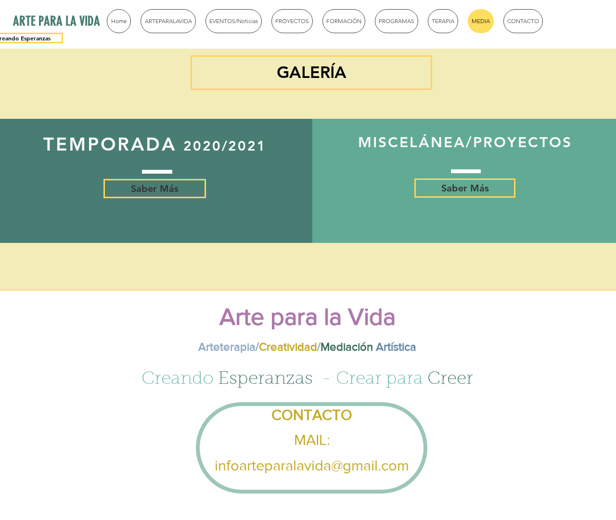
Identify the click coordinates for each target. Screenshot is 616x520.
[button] (311, 72)
